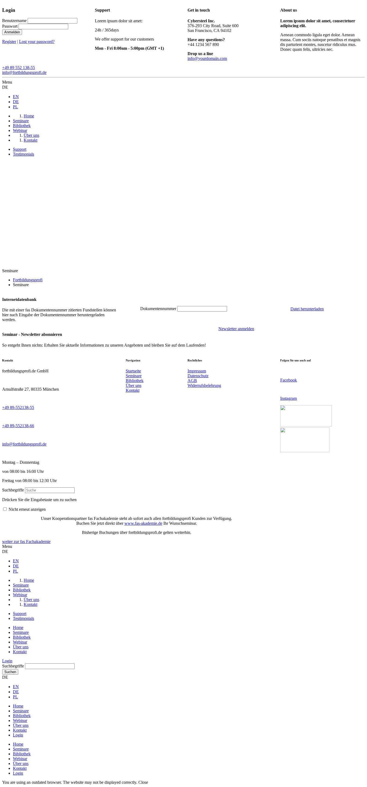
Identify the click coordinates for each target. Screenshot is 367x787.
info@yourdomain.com (207, 58)
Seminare (134, 375)
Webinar (20, 642)
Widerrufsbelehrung (204, 385)
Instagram (288, 398)
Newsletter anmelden (236, 328)
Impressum (197, 371)
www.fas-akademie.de (143, 523)
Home (18, 627)
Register (9, 41)
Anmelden (12, 32)
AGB (192, 380)
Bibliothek (134, 380)
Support (19, 149)
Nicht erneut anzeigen (27, 509)
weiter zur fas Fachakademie (26, 541)
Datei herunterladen (307, 309)
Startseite (133, 371)
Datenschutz (198, 375)
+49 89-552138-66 (18, 425)
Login (7, 661)
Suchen (10, 672)
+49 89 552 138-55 (18, 67)
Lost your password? (37, 41)
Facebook (288, 380)
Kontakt (132, 390)
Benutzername (14, 20)
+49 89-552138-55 (18, 407)
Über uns (133, 385)
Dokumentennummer (158, 308)
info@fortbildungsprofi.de (24, 72)
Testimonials (23, 154)
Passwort (9, 26)
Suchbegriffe (13, 490)
